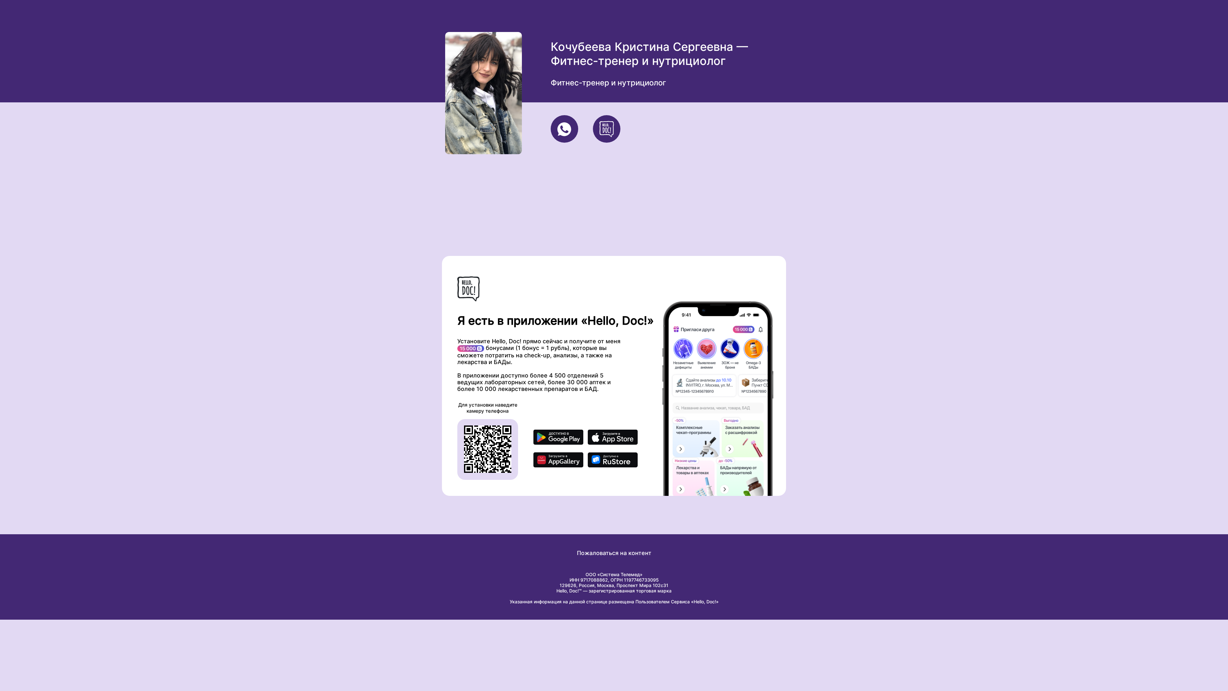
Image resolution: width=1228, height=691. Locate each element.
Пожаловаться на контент (614, 553)
